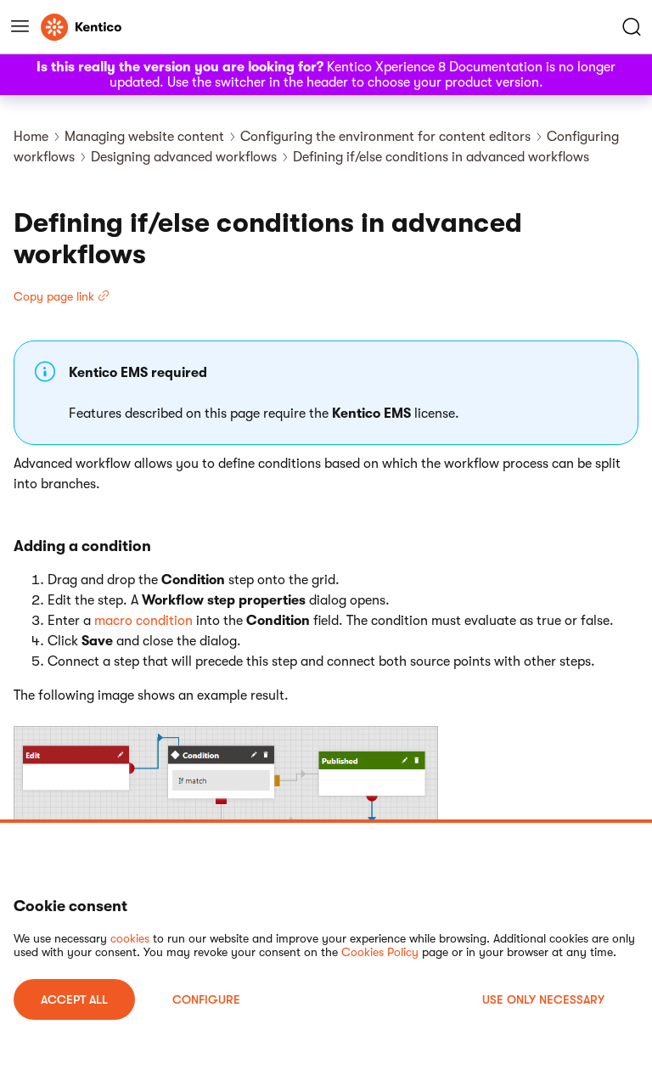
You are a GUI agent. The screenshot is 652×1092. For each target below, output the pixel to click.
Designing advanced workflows (184, 157)
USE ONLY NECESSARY (543, 999)
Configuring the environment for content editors (385, 136)
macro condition (143, 620)
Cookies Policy (380, 952)
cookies (129, 938)
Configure (206, 999)
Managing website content (144, 136)
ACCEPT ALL (74, 999)
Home (31, 136)
